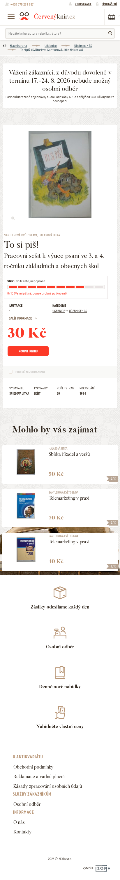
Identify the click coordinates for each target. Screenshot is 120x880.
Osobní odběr (27, 804)
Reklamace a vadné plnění (39, 776)
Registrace (83, 4)
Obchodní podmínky (33, 767)
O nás (19, 822)
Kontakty (22, 832)
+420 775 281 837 (21, 4)
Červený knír (47, 16)
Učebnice (51, 46)
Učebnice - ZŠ (83, 46)
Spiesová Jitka (19, 393)
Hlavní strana (18, 46)
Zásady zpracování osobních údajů (47, 786)
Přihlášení (109, 4)
